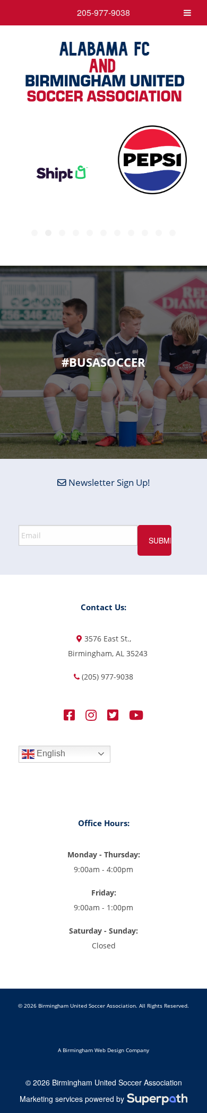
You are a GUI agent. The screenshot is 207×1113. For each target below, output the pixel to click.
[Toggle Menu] (187, 12)
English (49, 753)
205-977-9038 (103, 12)
